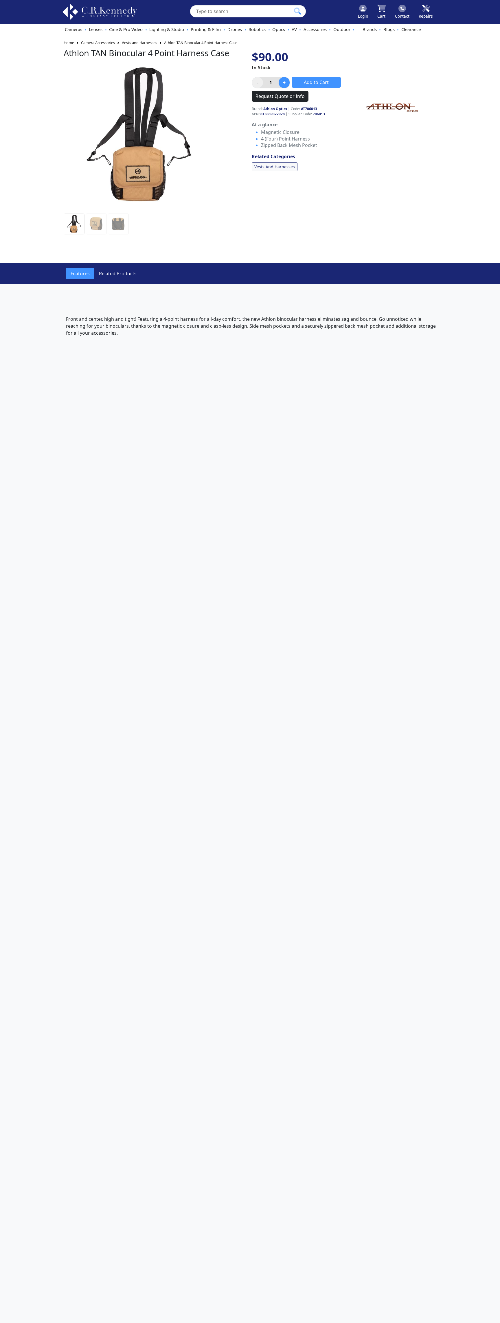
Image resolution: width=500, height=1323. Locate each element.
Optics (278, 29)
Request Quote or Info (280, 96)
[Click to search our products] (297, 11)
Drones (234, 29)
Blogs (389, 29)
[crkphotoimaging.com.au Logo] (99, 12)
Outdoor (341, 29)
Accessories (315, 29)
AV (294, 29)
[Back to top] (492, 1315)
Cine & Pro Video (126, 29)
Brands (370, 29)
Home (69, 42)
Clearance (411, 29)
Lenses (95, 29)
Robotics (257, 29)
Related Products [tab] (118, 273)
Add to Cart (316, 82)
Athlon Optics (275, 108)
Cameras (73, 29)
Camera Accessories (98, 42)
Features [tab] (80, 273)
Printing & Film (206, 29)
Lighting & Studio (166, 29)
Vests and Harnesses (139, 42)
